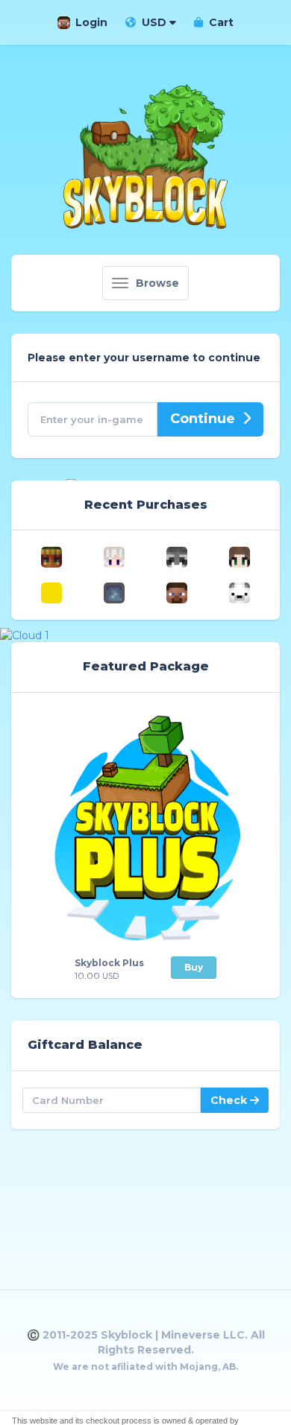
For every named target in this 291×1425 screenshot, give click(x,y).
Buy (193, 967)
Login (91, 22)
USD (154, 22)
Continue (202, 418)
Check (230, 1100)
